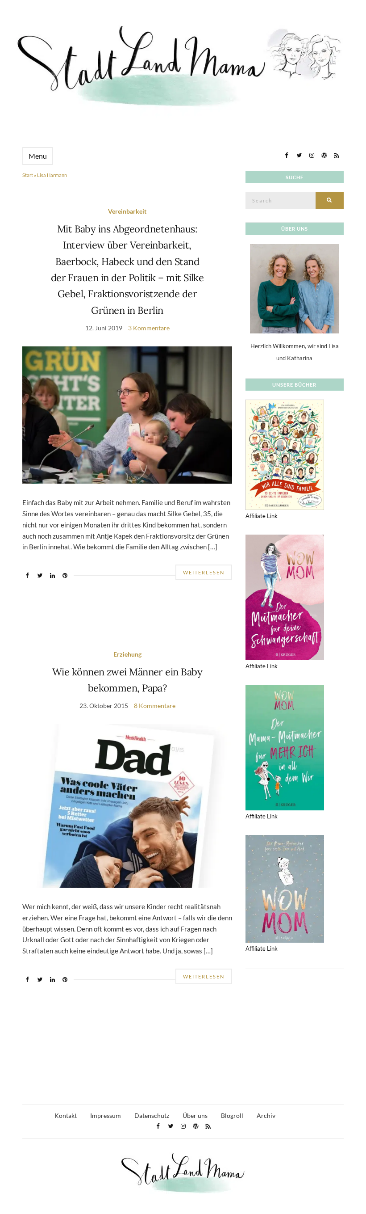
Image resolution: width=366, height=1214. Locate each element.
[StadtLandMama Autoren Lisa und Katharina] (294, 287)
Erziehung (127, 654)
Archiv (266, 1115)
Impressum (105, 1115)
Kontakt (65, 1115)
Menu (38, 156)
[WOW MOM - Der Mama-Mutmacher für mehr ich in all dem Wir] (284, 746)
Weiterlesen (204, 572)
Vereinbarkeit (127, 211)
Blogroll (232, 1115)
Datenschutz (151, 1115)
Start (27, 175)
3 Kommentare (149, 328)
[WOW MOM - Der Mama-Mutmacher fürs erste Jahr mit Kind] (284, 888)
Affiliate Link (261, 515)
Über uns (195, 1115)
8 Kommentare (154, 705)
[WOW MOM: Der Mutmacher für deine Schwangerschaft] (284, 596)
